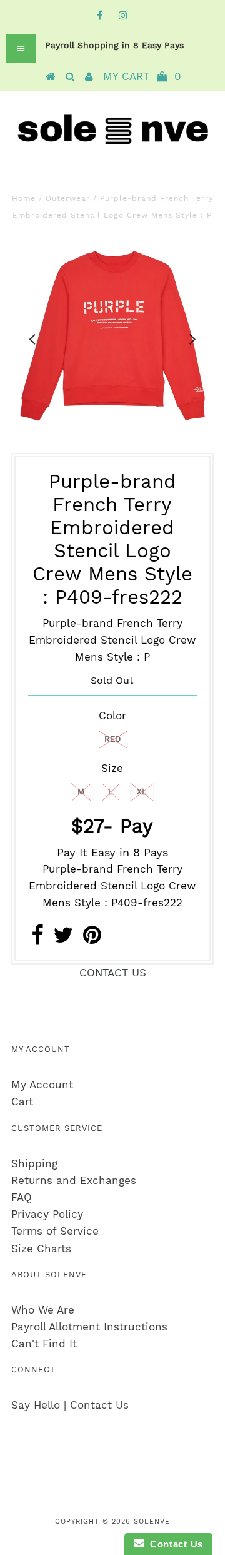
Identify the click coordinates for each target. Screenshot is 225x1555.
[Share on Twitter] (63, 939)
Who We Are (42, 1310)
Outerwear (68, 198)
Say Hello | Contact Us (70, 1405)
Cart (22, 1101)
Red (112, 739)
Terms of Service (55, 1231)
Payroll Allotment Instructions (89, 1326)
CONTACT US (112, 972)
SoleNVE (152, 1521)
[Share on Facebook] (37, 939)
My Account (42, 1084)
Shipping (34, 1163)
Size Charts (41, 1248)
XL (142, 791)
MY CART (142, 76)
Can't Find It (44, 1343)
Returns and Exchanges (73, 1180)
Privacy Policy (47, 1214)
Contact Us (173, 1544)
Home (24, 198)
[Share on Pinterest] (92, 939)
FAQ (21, 1197)
